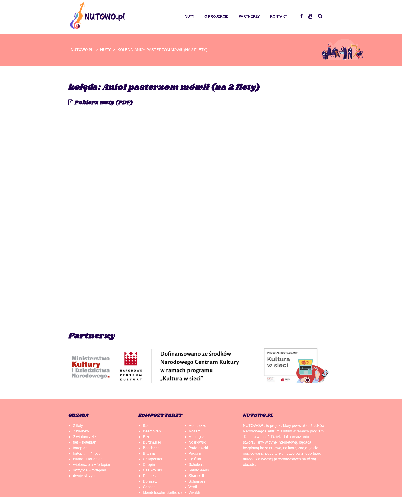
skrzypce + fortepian (89, 470)
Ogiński (194, 459)
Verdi (192, 487)
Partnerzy (249, 16)
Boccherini (152, 448)
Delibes (149, 476)
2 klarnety (81, 431)
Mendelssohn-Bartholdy (162, 492)
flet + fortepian (84, 442)
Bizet (147, 437)
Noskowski (197, 442)
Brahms (149, 453)
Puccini (194, 453)
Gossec (149, 487)
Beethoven (152, 431)
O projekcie (216, 16)
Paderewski (198, 448)
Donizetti (150, 481)
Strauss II (196, 476)
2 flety (78, 426)
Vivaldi (194, 492)
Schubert (195, 465)
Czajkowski (152, 470)
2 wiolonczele (84, 437)
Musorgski (196, 437)
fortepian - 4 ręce (87, 453)
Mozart (194, 431)
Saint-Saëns (198, 470)
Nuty (189, 16)
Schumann (197, 481)
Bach (147, 426)
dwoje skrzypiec (86, 476)
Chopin (149, 465)
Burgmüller (152, 442)
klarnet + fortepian (88, 459)
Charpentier (152, 459)
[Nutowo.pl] (99, 27)
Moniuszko (197, 426)
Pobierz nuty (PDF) (103, 102)
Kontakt (278, 16)
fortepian (80, 448)
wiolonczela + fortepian (92, 465)
